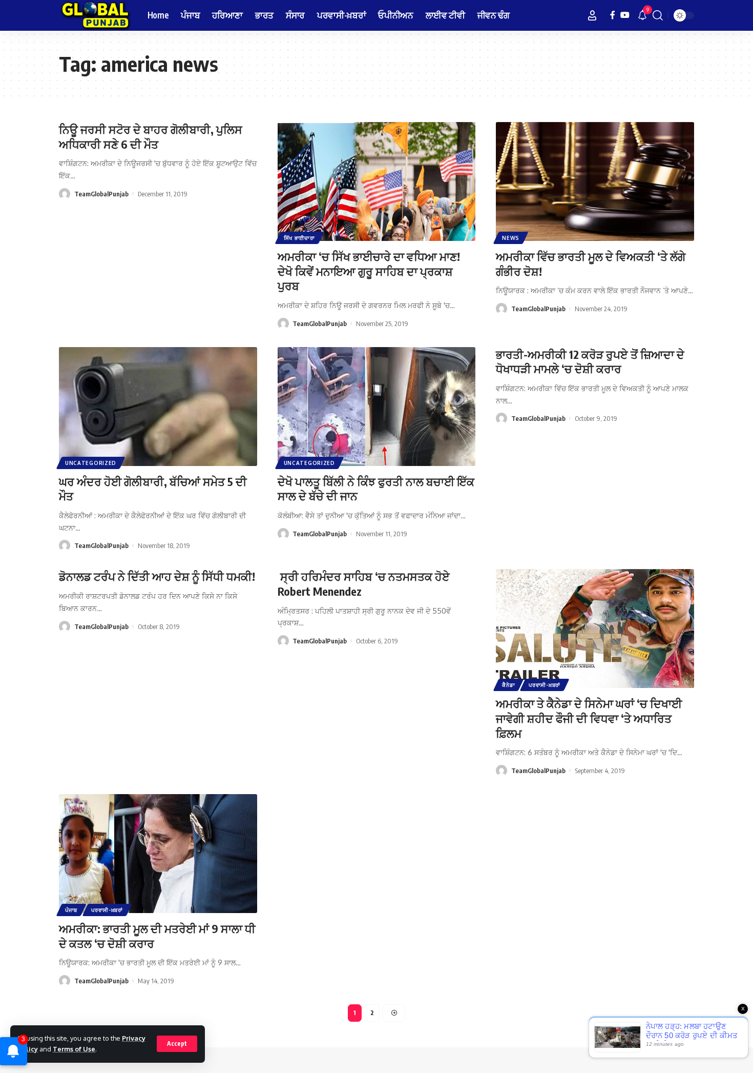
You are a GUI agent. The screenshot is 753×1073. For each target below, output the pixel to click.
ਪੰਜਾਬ (71, 910)
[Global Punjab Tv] (95, 15)
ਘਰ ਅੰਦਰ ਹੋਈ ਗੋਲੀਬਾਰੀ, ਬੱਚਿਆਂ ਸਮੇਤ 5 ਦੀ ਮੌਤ (153, 488)
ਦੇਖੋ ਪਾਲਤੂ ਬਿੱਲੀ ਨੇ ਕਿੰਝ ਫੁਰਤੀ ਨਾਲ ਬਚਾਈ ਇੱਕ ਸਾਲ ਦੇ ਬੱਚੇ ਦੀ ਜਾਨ (376, 488)
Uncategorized (90, 463)
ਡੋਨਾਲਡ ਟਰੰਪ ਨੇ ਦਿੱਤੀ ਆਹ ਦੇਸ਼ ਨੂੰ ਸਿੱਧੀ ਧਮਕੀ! (157, 576)
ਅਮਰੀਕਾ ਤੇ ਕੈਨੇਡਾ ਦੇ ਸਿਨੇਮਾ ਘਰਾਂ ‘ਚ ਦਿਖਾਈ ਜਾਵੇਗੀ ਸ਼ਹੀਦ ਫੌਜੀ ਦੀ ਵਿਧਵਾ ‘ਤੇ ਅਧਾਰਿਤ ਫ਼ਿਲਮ (589, 718)
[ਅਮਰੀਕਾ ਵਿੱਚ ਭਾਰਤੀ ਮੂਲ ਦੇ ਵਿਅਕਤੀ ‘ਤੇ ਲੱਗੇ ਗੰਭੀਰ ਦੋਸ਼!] (595, 181)
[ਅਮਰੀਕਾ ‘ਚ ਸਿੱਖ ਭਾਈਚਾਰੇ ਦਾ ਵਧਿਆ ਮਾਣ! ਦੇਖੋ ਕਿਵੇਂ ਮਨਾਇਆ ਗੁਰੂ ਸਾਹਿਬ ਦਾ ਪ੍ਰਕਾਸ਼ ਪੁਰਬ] (377, 181)
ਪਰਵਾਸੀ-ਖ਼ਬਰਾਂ (544, 685)
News (510, 238)
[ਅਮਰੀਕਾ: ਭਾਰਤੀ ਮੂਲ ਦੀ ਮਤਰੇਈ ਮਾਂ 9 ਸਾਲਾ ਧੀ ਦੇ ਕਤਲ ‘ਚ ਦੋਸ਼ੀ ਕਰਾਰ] (158, 853)
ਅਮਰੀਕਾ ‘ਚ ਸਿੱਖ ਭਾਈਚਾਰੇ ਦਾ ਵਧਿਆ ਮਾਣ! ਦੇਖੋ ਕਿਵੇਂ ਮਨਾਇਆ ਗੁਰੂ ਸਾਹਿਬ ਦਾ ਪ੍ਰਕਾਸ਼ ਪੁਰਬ (369, 271)
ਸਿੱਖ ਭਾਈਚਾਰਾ (299, 238)
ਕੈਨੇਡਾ (508, 685)
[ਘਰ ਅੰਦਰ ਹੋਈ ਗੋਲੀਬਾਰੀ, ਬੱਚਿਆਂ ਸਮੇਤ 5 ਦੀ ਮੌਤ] (158, 406)
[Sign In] (592, 15)
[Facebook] (613, 15)
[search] (658, 15)
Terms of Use (74, 1049)
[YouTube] (625, 15)
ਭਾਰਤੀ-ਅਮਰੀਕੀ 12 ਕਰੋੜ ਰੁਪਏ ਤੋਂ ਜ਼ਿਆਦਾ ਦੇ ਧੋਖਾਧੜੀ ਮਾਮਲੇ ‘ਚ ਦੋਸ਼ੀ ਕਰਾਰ (590, 361)
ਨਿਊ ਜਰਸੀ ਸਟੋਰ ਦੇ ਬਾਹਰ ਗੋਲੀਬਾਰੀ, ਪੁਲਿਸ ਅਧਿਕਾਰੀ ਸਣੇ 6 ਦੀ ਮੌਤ (150, 136)
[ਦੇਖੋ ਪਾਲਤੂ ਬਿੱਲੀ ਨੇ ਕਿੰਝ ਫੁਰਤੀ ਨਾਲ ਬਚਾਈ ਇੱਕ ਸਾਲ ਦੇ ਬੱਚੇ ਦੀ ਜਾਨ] (377, 406)
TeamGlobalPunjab (101, 194)
